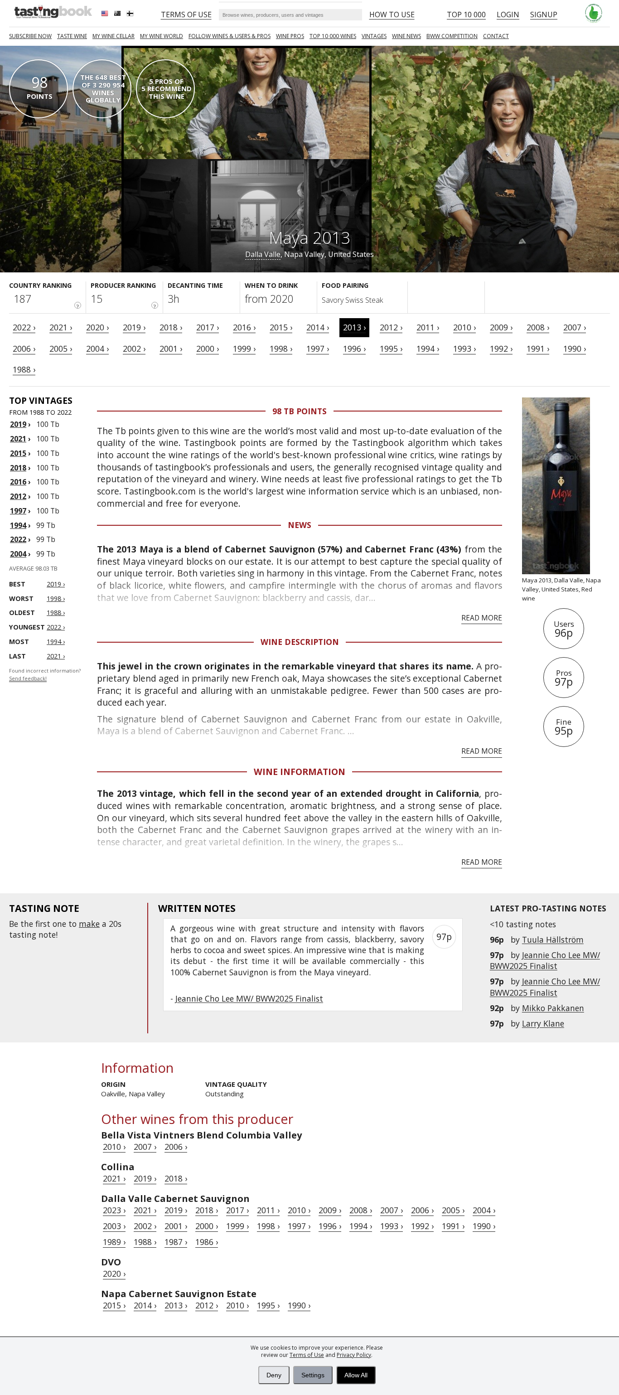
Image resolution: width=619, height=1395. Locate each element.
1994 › (427, 348)
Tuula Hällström (553, 939)
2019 (18, 424)
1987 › (175, 1241)
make (89, 923)
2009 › (501, 327)
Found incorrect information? (45, 675)
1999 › (244, 348)
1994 (18, 525)
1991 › (538, 348)
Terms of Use (307, 1355)
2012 (18, 496)
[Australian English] (118, 14)
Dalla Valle (262, 254)
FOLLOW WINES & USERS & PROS (230, 36)
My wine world (161, 36)
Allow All (356, 1375)
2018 (18, 468)
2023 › (114, 1210)
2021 (18, 439)
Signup (543, 14)
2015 (18, 453)
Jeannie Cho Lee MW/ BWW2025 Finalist (545, 960)
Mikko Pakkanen (553, 1008)
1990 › (574, 348)
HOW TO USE (392, 14)
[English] (105, 14)
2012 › (391, 327)
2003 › (114, 1226)
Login (508, 14)
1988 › (24, 369)
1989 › (114, 1241)
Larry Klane (543, 1023)
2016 (18, 482)
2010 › (464, 327)
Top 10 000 (466, 14)
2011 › (427, 327)
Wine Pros (290, 36)
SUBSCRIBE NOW (30, 36)
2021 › (60, 327)
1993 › (464, 348)
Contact (496, 36)
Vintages (374, 36)
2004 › (97, 348)
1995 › (391, 348)
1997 (18, 511)
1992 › (501, 348)
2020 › (97, 327)
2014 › (317, 327)
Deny (273, 1375)
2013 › (354, 327)
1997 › (317, 348)
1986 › (206, 1241)
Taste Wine (72, 36)
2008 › (538, 327)
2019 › (134, 327)
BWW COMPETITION (452, 36)
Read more (481, 618)
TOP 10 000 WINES (333, 36)
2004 (18, 554)
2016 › (244, 327)
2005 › (60, 348)
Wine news (406, 36)
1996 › (354, 348)
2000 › (207, 348)
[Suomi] (131, 14)
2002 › (134, 348)
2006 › (24, 348)
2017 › (207, 327)
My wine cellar (113, 36)
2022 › (24, 327)
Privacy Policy (354, 1355)
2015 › (281, 327)
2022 (18, 539)
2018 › (171, 327)
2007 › (574, 327)
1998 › (281, 348)
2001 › (171, 348)
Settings (312, 1375)
